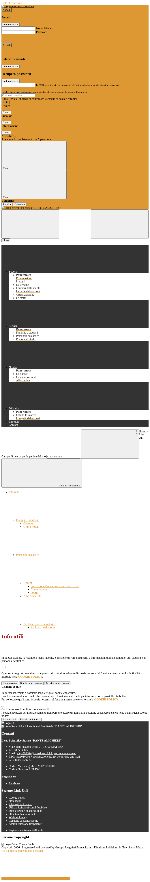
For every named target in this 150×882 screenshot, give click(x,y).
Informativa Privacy (20, 804)
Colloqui (28, 523)
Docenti (28, 582)
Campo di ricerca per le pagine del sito (23, 456)
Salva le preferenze (30, 719)
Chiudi (6, 112)
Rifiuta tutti (31, 683)
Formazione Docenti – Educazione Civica (55, 586)
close (6, 240)
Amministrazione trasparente (25, 823)
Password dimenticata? (14, 38)
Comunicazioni (39, 589)
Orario (34, 592)
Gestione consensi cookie (23, 820)
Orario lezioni (31, 526)
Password (41, 32)
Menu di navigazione (69, 485)
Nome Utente (44, 28)
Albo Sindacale (32, 596)
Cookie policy (17, 797)
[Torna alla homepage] (75, 207)
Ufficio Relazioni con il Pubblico (28, 807)
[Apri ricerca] (120, 223)
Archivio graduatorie (43, 627)
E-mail (40, 84)
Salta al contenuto (11, 3)
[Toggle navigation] (30, 223)
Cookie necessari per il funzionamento (23, 709)
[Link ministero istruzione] (17, 6)
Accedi (6, 10)
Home (142, 431)
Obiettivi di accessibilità (22, 814)
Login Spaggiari (95, 91)
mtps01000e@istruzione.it (46, 753)
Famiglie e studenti (27, 520)
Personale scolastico (28, 554)
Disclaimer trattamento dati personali (22, 850)
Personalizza (10, 683)
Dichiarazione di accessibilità (25, 810)
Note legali (15, 800)
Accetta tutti (57, 683)
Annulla (7, 204)
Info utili (14, 492)
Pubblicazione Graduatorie (39, 624)
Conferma (19, 204)
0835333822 (21, 750)
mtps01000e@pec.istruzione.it (48, 756)
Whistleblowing (18, 817)
